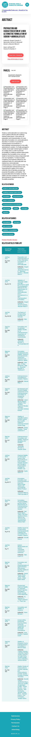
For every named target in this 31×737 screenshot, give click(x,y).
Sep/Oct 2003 (7, 327)
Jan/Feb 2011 (7, 545)
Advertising (15, 729)
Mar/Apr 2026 (7, 563)
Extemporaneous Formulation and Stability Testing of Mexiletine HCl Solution (23, 439)
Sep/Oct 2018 (7, 620)
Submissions (15, 716)
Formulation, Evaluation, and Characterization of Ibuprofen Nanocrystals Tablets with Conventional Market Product (23, 484)
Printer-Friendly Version (9, 240)
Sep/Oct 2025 (7, 389)
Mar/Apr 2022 (7, 667)
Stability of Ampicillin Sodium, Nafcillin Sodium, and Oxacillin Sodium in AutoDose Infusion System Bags (23, 421)
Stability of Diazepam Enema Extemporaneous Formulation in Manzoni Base (23, 644)
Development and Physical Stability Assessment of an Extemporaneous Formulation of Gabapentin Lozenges (23, 393)
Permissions (15, 723)
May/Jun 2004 (7, 586)
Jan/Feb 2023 (7, 479)
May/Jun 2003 (7, 352)
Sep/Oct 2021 (7, 642)
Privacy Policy (15, 719)
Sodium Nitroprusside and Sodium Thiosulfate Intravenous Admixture (23, 548)
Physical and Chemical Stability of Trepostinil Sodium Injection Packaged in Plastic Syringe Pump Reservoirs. (23, 590)
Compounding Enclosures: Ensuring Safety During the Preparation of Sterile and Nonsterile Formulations (22, 625)
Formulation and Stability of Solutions (22, 608)
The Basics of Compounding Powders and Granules (22, 315)
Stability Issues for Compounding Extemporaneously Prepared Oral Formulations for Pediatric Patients (23, 531)
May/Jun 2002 (7, 417)
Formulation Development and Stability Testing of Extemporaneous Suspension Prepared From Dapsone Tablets (23, 356)
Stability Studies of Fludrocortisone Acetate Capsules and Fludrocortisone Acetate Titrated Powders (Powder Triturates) (23, 671)
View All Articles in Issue (15, 59)
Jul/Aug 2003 (7, 456)
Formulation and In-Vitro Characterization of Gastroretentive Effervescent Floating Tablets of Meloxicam (23, 566)
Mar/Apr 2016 (7, 607)
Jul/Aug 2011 (7, 257)
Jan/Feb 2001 (7, 313)
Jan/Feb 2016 (7, 281)
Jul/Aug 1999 (7, 376)
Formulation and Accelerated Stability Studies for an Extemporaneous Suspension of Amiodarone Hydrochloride (22, 332)
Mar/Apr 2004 (7, 437)
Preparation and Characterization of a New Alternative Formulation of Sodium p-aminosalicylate (23, 260)
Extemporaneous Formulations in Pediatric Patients (23, 377)
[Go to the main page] (12, 4)
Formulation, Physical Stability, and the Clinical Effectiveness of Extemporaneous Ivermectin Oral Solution (23, 504)
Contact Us (15, 726)
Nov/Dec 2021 (7, 500)
